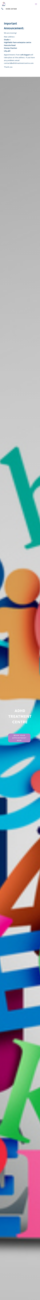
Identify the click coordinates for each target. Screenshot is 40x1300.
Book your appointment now (19, 738)
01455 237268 (11, 9)
